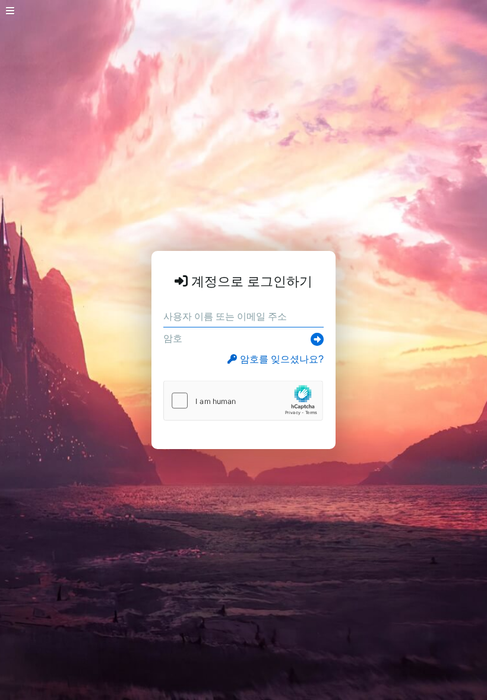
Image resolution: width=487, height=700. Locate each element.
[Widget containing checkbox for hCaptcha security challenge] (243, 400)
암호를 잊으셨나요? (282, 359)
